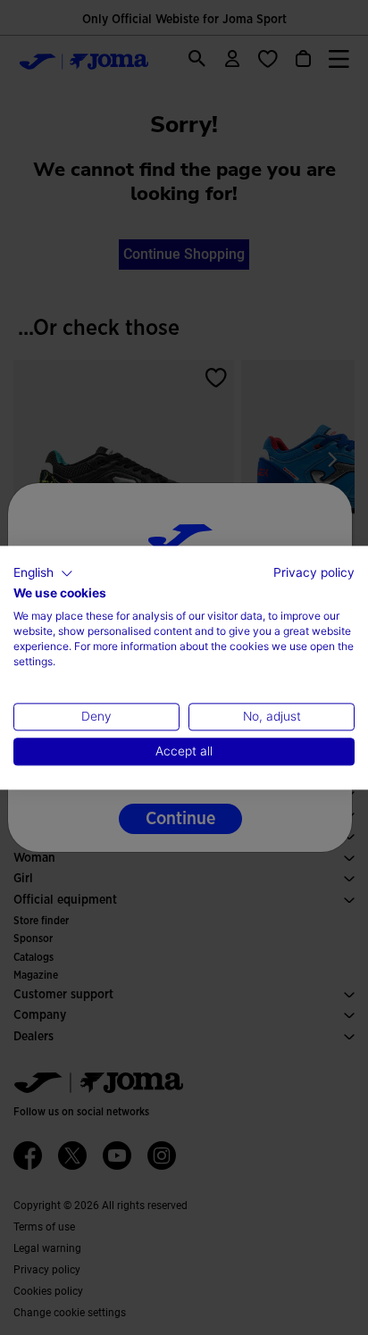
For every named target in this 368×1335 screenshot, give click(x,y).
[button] (43, 573)
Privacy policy (314, 572)
